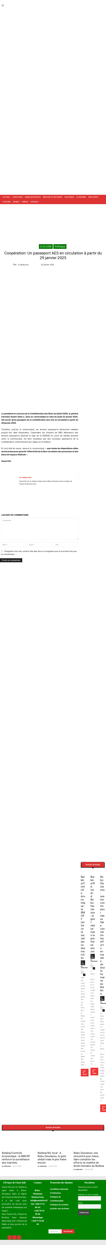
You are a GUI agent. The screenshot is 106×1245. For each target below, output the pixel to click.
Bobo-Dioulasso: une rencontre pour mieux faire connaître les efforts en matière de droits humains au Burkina (102, 935)
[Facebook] (83, 265)
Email (80, 1203)
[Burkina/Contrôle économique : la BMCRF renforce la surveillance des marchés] (83, 872)
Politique (60, 246)
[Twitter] (89, 265)
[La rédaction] (10, 482)
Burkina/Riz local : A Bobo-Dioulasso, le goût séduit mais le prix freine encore (92, 914)
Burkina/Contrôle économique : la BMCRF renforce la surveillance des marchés (16, 1157)
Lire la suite (85, 1072)
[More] (51, 501)
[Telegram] (101, 265)
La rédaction (23, 265)
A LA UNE (45, 246)
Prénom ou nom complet (88, 1195)
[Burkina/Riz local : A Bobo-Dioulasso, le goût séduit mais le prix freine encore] (92, 872)
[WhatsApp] (95, 265)
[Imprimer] (45, 501)
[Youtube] (28, 488)
